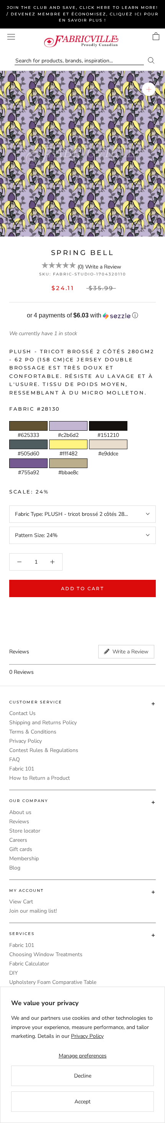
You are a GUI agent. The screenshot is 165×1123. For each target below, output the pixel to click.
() (81, 266)
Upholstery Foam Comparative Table (52, 982)
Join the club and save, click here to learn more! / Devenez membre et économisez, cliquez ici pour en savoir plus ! (82, 14)
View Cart (21, 901)
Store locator (24, 830)
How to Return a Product (39, 778)
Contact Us (22, 713)
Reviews (19, 821)
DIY (13, 973)
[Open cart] (156, 36)
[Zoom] (148, 89)
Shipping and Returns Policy (43, 722)
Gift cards (20, 849)
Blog (14, 867)
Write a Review (103, 266)
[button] (82, 316)
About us (20, 812)
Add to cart (82, 588)
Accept (82, 1101)
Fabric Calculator (29, 963)
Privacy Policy (25, 741)
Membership (24, 858)
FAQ (14, 759)
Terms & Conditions (32, 731)
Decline (82, 1075)
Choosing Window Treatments (45, 954)
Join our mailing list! (33, 911)
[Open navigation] (11, 37)
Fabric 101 (21, 768)
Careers (18, 840)
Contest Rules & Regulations (43, 750)
